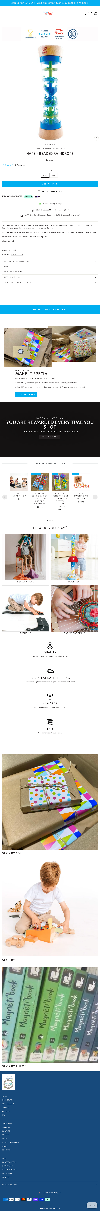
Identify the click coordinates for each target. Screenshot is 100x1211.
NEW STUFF (7, 1100)
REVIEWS (6, 1111)
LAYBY (5, 1139)
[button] (50, 1208)
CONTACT (6, 1131)
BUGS (4, 1158)
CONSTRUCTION (8, 1162)
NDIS (4, 1146)
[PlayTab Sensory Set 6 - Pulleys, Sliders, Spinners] (40, 482)
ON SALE (6, 1108)
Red (54, 175)
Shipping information (17, 261)
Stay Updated (10, 1185)
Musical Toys (58, 149)
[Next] (95, 497)
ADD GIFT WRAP (26, 394)
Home (37, 149)
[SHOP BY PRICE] (50, 908)
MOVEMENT (7, 1173)
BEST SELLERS (8, 1104)
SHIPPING (6, 1135)
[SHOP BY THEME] (50, 1015)
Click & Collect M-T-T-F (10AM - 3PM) (52, 210)
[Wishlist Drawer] (90, 13)
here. (59, 733)
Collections (46, 149)
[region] (50, 3)
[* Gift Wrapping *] (19, 482)
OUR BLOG (6, 1127)
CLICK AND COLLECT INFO (18, 282)
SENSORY (6, 1177)
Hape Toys (17, 254)
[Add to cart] (24, 477)
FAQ (6, 266)
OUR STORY (7, 1124)
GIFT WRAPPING (12, 277)
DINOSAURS (7, 1166)
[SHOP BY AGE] (50, 802)
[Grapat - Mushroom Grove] (81, 482)
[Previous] (4, 497)
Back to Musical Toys (52, 309)
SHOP (4, 1096)
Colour (50, 171)
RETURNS (6, 1150)
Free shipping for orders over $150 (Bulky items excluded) (50, 682)
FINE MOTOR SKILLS (10, 1170)
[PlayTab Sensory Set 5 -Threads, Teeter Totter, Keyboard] (60, 482)
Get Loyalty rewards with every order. (50, 707)
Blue (45, 175)
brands (58, 656)
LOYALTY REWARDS (10, 1142)
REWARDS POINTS (13, 272)
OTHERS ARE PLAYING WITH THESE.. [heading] (50, 463)
